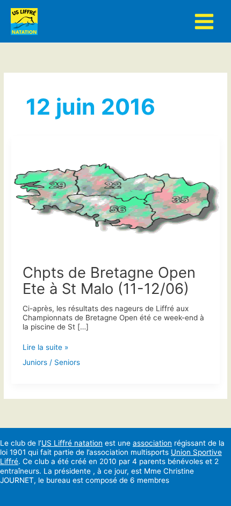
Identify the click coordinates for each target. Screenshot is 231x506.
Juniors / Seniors (51, 362)
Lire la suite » (45, 347)
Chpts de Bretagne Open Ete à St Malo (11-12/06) (109, 280)
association (152, 443)
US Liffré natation (72, 443)
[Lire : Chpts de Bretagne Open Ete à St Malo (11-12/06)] (115, 193)
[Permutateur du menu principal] (204, 21)
